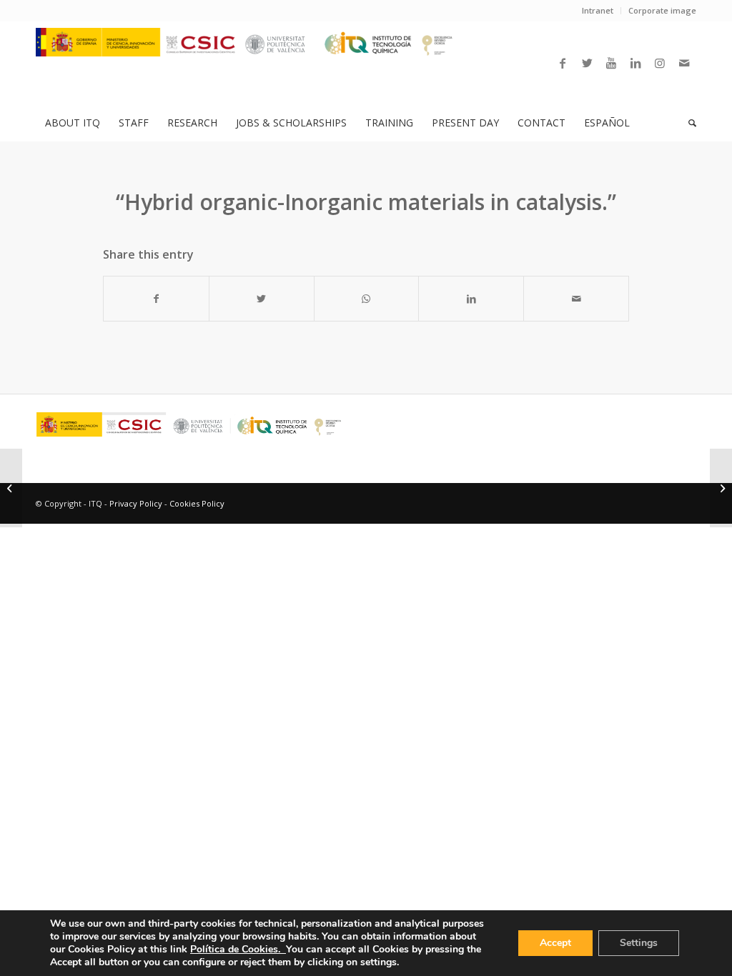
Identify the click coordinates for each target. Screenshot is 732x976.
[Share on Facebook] (156, 299)
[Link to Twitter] (587, 63)
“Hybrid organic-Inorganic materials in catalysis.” (366, 201)
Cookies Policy (196, 503)
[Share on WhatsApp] (367, 299)
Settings (639, 943)
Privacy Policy (135, 503)
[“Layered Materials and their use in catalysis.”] (11, 488)
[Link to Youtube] (611, 63)
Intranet (597, 10)
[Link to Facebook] (562, 63)
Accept (555, 943)
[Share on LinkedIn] (471, 299)
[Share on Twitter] (261, 299)
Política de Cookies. (238, 949)
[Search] (687, 123)
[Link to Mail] (684, 63)
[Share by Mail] (576, 299)
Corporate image (662, 10)
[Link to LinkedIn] (635, 63)
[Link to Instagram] (660, 63)
